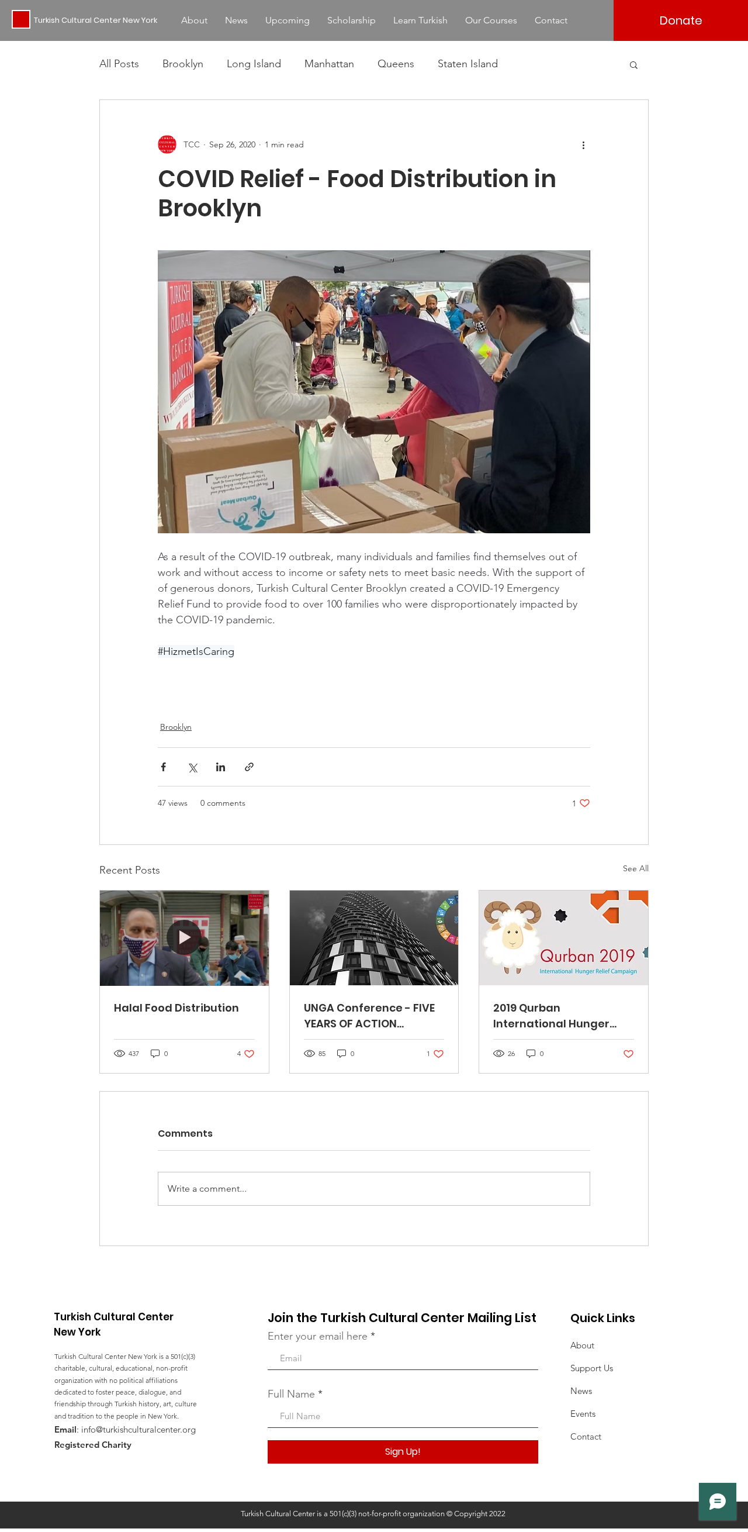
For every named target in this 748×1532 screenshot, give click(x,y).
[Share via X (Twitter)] (192, 766)
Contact (585, 1436)
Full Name (291, 1394)
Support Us (591, 1368)
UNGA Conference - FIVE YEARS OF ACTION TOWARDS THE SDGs (369, 1015)
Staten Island (468, 63)
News (581, 1390)
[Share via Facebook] (163, 766)
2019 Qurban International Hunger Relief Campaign (551, 1015)
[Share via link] (249, 766)
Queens (396, 63)
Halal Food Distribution (176, 1007)
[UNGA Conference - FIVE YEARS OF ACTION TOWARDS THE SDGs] (374, 938)
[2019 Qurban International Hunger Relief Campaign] (563, 938)
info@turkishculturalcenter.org (138, 1429)
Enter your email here (318, 1336)
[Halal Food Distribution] (184, 938)
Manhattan (329, 63)
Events (582, 1413)
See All (636, 868)
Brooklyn (182, 63)
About (582, 1345)
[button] (633, 64)
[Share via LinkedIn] (220, 766)
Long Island (254, 63)
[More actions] (583, 144)
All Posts (119, 63)
